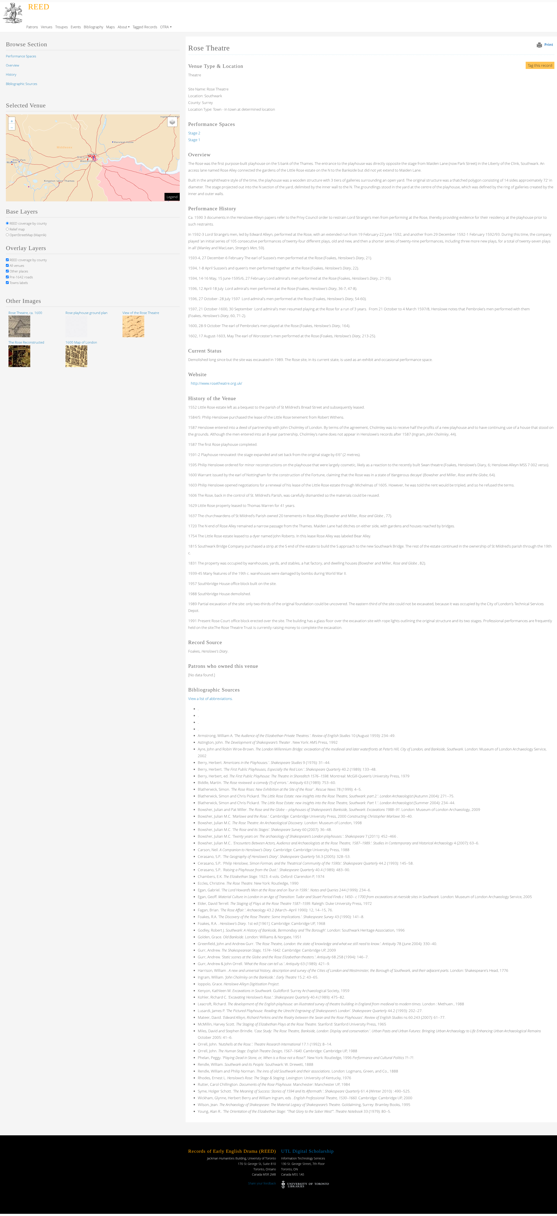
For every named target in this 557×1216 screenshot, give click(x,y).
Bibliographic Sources (21, 84)
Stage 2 (194, 132)
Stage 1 (194, 139)
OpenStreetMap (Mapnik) (27, 235)
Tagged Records (145, 27)
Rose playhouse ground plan (86, 313)
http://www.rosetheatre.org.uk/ (216, 383)
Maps (110, 27)
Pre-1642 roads (21, 277)
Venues (46, 27)
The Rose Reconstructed (26, 342)
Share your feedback (262, 1183)
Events (76, 27)
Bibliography (93, 27)
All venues (16, 265)
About (122, 27)
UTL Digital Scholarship (307, 1151)
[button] (95, 159)
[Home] (13, 5)
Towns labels (18, 283)
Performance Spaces (21, 56)
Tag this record (540, 65)
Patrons (32, 27)
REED (38, 6)
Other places (18, 271)
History (11, 74)
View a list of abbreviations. (210, 698)
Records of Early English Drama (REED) (232, 1151)
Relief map (17, 229)
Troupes (61, 27)
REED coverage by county (28, 223)
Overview (12, 65)
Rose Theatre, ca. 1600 (25, 313)
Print (548, 44)
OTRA (164, 27)
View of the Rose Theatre (140, 313)
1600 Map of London (81, 342)
